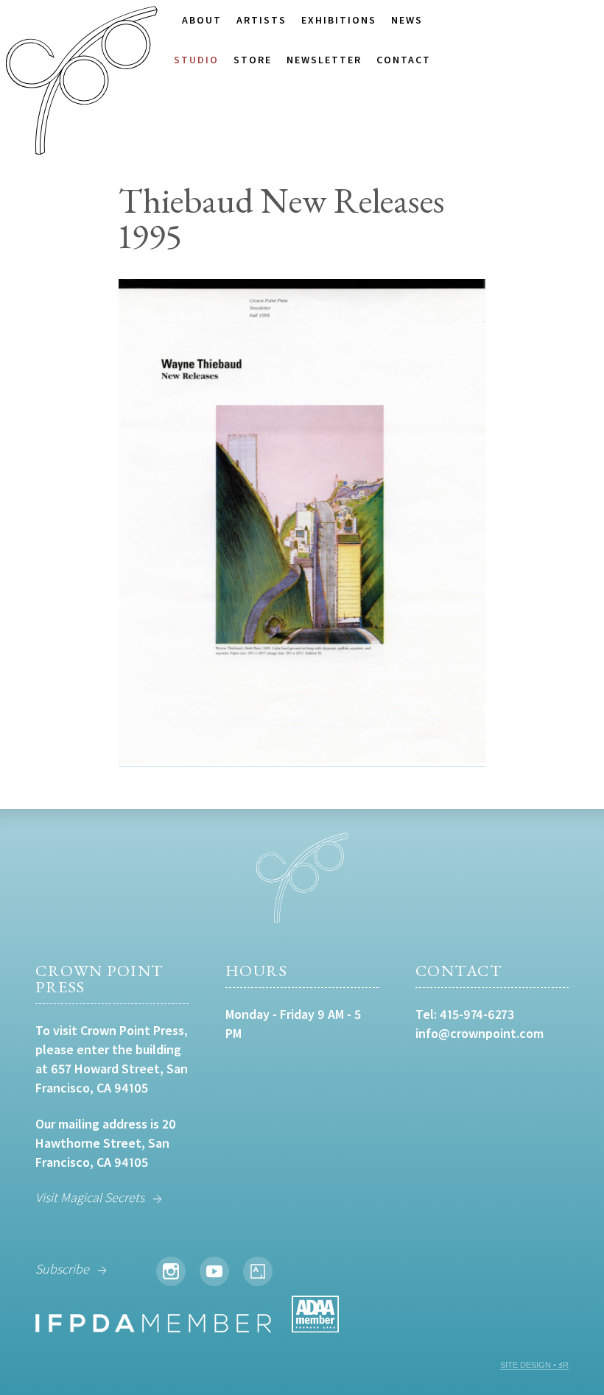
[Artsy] (258, 1271)
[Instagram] (171, 1271)
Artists (261, 20)
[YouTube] (214, 1271)
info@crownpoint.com (479, 1033)
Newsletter (324, 59)
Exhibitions (338, 20)
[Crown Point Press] (82, 82)
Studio (196, 59)
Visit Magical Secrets (89, 1197)
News (407, 20)
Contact (403, 59)
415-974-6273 (477, 1014)
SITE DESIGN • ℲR (534, 1364)
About (202, 20)
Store (252, 59)
